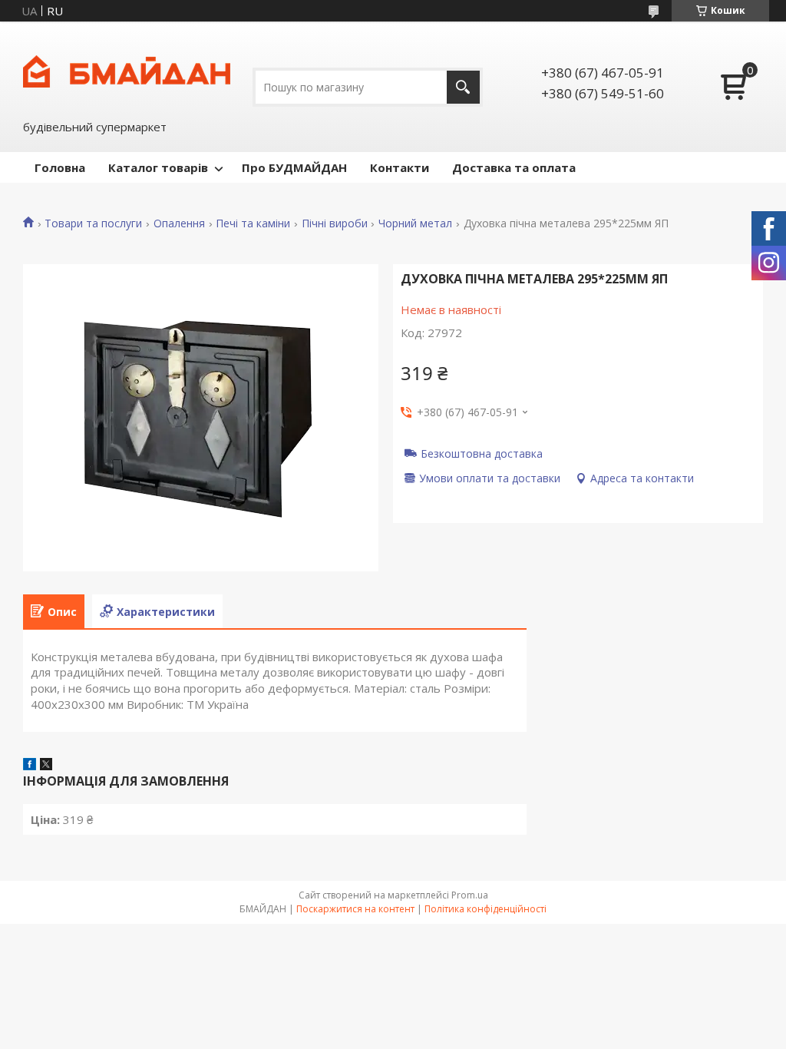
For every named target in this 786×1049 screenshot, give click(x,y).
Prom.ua (469, 895)
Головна (60, 167)
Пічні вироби (335, 223)
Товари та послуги (93, 223)
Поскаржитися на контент (355, 908)
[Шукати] (463, 87)
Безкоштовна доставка (482, 453)
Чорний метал (415, 223)
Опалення (179, 223)
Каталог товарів (158, 167)
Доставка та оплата (514, 167)
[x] (46, 765)
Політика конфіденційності (485, 908)
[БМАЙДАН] (126, 70)
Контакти (399, 167)
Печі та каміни (253, 223)
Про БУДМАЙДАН (294, 167)
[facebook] (29, 765)
